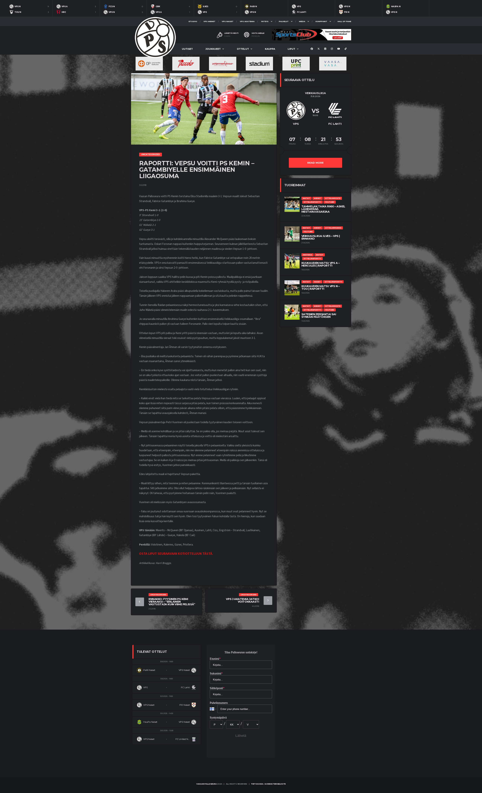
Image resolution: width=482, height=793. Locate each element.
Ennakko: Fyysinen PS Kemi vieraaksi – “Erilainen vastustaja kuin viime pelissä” (172, 601)
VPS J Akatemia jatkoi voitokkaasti (242, 600)
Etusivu (193, 21)
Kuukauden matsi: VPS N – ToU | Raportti (320, 287)
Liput (291, 49)
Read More (315, 162)
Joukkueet (213, 49)
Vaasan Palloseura (206, 784)
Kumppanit (321, 21)
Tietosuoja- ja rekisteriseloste (268, 784)
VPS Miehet (209, 21)
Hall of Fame (344, 21)
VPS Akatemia (247, 21)
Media (302, 21)
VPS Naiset (227, 21)
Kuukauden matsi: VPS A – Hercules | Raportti (320, 264)
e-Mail (227, 36)
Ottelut (243, 49)
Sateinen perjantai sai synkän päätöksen (318, 316)
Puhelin (256, 36)
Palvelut (284, 21)
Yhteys (264, 21)
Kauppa (270, 49)
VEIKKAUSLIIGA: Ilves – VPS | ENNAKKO (320, 237)
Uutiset (187, 49)
